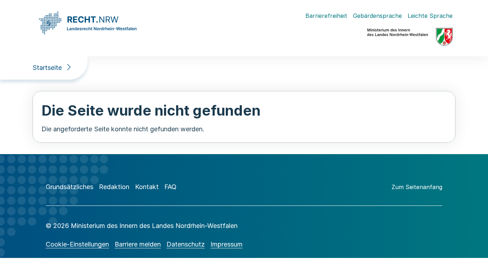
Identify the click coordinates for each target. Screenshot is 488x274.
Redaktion (114, 187)
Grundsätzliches (69, 187)
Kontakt (147, 187)
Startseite (47, 67)
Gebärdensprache (377, 15)
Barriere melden (138, 244)
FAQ (170, 187)
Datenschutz (185, 244)
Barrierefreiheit (326, 15)
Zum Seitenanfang (417, 187)
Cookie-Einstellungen (77, 244)
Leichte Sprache (430, 15)
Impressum (226, 244)
